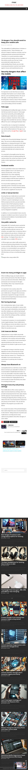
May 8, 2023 (4, 45)
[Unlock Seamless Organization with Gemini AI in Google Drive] (14, 642)
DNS (2, 237)
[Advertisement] (14, 24)
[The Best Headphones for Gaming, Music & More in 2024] (14, 560)
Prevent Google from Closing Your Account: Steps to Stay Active (12, 618)
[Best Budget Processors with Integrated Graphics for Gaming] (14, 532)
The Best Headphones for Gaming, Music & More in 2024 (12, 563)
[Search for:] (14, 470)
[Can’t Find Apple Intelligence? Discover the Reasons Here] (14, 698)
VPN (16, 239)
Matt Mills (10, 45)
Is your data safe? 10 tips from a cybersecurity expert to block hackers (9, 442)
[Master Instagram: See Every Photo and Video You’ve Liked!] (14, 725)
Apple (21, 131)
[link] (5, 442)
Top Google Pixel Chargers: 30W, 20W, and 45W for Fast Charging (13, 590)
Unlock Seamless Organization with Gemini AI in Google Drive (13, 646)
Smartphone (13, 421)
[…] (12, 598)
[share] (12, 442)
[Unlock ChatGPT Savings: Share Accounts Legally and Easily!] (14, 670)
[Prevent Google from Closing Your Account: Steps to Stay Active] (14, 615)
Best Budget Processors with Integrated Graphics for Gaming (12, 535)
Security (6, 421)
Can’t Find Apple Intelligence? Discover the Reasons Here (11, 701)
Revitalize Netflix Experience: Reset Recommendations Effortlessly (13, 756)
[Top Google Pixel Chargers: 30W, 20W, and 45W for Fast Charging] (14, 587)
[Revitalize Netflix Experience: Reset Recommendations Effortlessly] (14, 753)
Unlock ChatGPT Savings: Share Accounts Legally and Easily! (11, 673)
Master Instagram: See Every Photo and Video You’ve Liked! (13, 728)
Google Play (15, 131)
